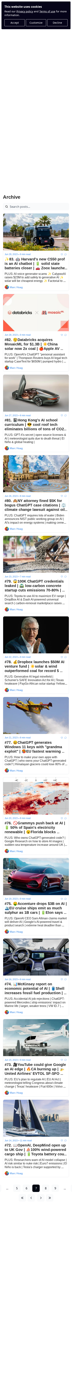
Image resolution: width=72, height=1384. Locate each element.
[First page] (22, 1198)
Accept (15, 22)
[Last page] (49, 1198)
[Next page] (40, 1198)
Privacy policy (24, 11)
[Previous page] (31, 1198)
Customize (36, 22)
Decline (57, 22)
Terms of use (47, 11)
